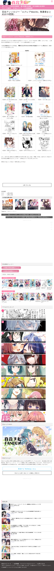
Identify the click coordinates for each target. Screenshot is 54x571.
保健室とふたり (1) (26, 300)
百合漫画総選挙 (28, 8)
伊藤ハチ (10, 98)
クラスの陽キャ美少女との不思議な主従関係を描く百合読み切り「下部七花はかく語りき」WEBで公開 (19, 319)
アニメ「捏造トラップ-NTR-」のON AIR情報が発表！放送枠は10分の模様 (21, 214)
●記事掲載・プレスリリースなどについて (24, 563)
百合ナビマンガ (18, 8)
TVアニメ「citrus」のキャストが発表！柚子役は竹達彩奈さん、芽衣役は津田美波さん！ (29, 217)
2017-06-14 (46, 16)
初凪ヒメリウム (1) (9, 300)
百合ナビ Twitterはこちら (27, 469)
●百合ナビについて (6, 563)
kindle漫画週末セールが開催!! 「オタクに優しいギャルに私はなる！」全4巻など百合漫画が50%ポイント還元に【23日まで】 (23, 387)
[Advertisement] (27, 252)
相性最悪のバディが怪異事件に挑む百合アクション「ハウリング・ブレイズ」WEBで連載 (17, 364)
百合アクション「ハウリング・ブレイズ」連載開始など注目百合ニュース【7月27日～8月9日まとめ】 (19, 330)
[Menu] (52, 2)
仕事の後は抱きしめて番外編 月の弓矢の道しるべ (43, 301)
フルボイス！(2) (15, 287)
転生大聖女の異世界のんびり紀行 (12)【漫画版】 (49, 289)
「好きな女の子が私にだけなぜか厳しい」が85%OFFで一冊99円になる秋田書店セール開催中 (18, 421)
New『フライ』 (14, 63)
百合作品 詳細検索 (14, 6)
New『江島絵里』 (39, 63)
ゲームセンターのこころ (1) (10, 288)
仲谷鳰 (44, 98)
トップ (5, 6)
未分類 (50, 16)
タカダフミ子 (9, 148)
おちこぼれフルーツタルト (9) (26, 288)
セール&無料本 (7, 8)
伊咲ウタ (27, 115)
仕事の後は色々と (15, 300)
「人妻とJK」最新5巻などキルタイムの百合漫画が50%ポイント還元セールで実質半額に (17, 353)
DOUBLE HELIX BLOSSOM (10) (43, 288)
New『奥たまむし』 (14, 79)
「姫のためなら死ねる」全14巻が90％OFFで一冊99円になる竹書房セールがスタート (16, 398)
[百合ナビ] (16, 1)
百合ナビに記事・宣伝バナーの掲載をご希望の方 (27, 473)
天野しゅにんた (44, 115)
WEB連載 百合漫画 (26, 6)
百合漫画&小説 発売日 (39, 6)
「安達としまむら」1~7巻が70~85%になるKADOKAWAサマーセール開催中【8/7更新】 (17, 376)
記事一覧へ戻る (27, 185)
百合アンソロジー (11, 211)
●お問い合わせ (41, 563)
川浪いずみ (27, 132)
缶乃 (27, 98)
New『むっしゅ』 (39, 79)
